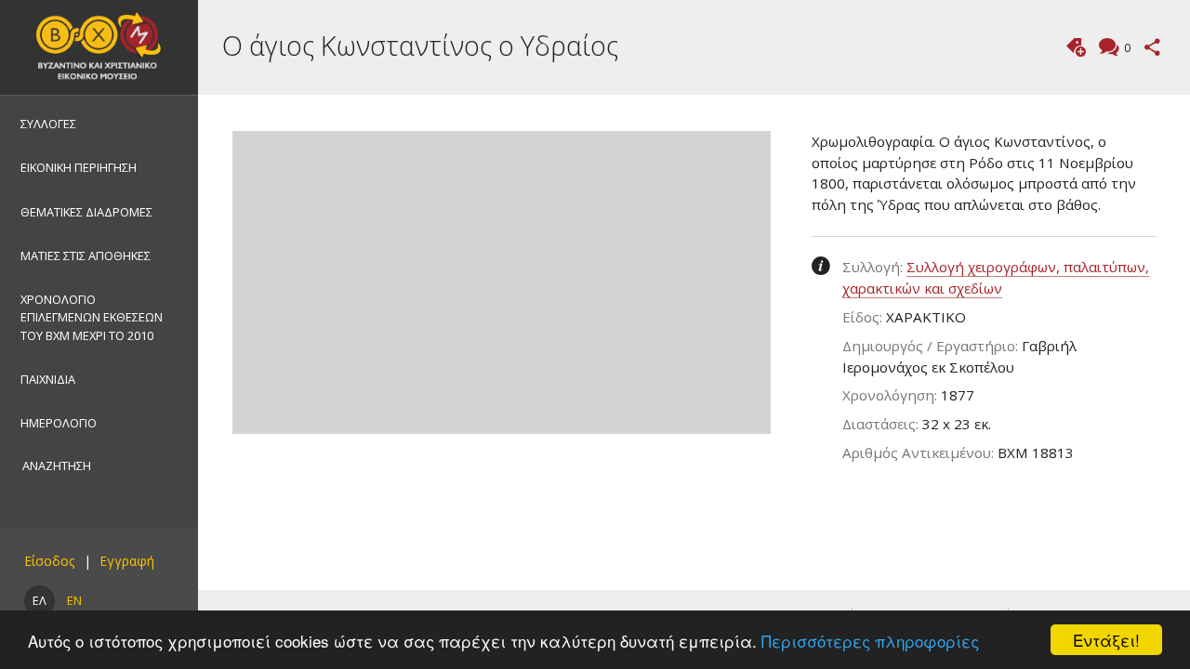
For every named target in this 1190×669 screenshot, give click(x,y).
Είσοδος (49, 561)
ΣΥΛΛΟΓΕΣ (48, 123)
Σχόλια (1127, 48)
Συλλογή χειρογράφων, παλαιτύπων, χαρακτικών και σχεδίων (995, 277)
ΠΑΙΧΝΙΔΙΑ (47, 379)
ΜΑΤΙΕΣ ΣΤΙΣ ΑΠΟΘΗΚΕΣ (85, 255)
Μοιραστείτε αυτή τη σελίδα (1152, 47)
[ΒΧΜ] (99, 47)
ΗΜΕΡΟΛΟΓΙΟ (58, 422)
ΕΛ (39, 600)
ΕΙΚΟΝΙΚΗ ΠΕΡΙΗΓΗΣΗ (78, 167)
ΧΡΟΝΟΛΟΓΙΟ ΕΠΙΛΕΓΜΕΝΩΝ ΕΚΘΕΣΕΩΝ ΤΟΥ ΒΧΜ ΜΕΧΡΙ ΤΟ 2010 (91, 317)
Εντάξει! (1106, 639)
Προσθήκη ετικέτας (1076, 47)
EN (74, 600)
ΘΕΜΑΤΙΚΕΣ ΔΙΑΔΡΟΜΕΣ (86, 211)
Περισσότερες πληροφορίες (870, 640)
